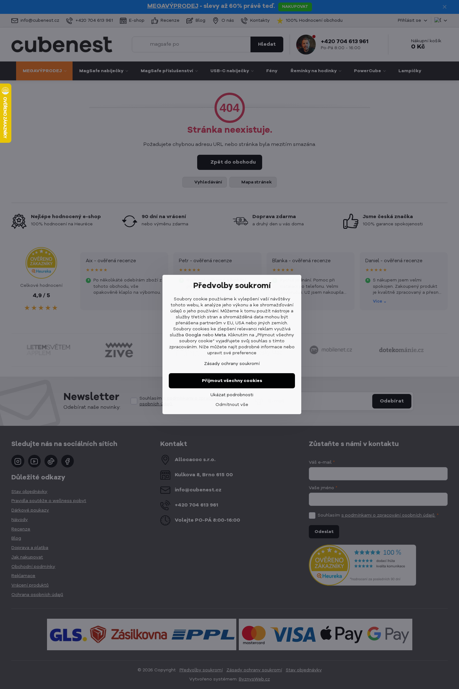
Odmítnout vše (231, 404)
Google (193, 335)
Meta (220, 335)
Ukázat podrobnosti (231, 395)
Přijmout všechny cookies (232, 381)
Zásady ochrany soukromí (232, 364)
